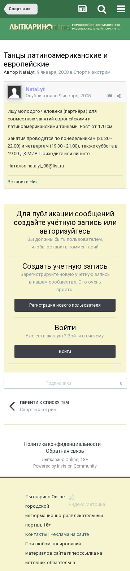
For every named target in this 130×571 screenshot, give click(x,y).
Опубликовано (58, 95)
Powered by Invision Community (65, 466)
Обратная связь (65, 451)
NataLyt (27, 72)
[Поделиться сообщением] (119, 96)
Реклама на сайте (70, 534)
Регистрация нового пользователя (65, 305)
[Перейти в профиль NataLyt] (14, 92)
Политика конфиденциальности (62, 444)
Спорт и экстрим (92, 72)
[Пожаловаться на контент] (109, 96)
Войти (65, 351)
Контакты (36, 534)
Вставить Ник (23, 181)
